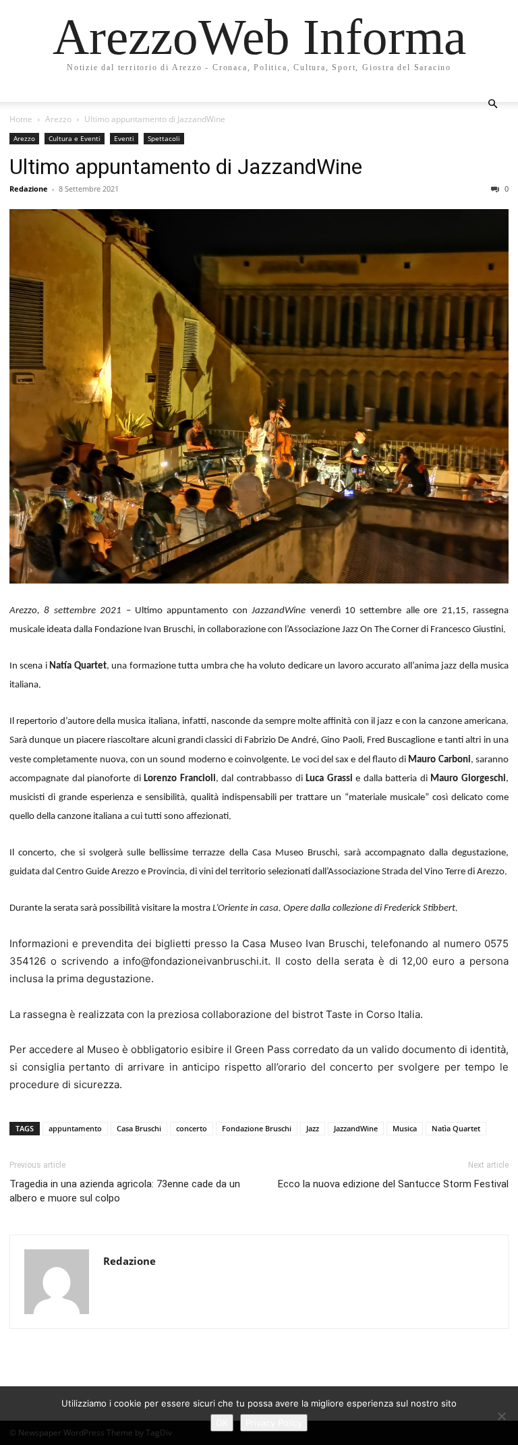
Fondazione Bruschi (256, 1128)
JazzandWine (356, 1128)
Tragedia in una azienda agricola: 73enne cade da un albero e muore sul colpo (124, 1191)
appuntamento (75, 1128)
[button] (492, 104)
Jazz (312, 1128)
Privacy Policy (274, 1422)
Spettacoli (164, 138)
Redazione (28, 188)
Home (20, 119)
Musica (405, 1128)
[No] (501, 1416)
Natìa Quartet (456, 1128)
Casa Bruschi (139, 1128)
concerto (191, 1128)
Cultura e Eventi (74, 138)
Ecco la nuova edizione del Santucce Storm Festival (393, 1184)
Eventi (124, 138)
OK (222, 1422)
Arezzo (58, 119)
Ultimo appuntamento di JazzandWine (185, 166)
